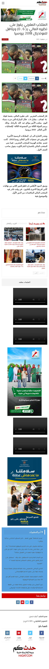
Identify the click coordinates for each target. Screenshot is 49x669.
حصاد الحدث (5, 39)
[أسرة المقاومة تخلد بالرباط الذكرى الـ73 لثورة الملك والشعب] (13, 256)
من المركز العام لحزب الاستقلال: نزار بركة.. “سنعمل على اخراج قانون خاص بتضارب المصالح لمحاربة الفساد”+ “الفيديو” (24, 560)
